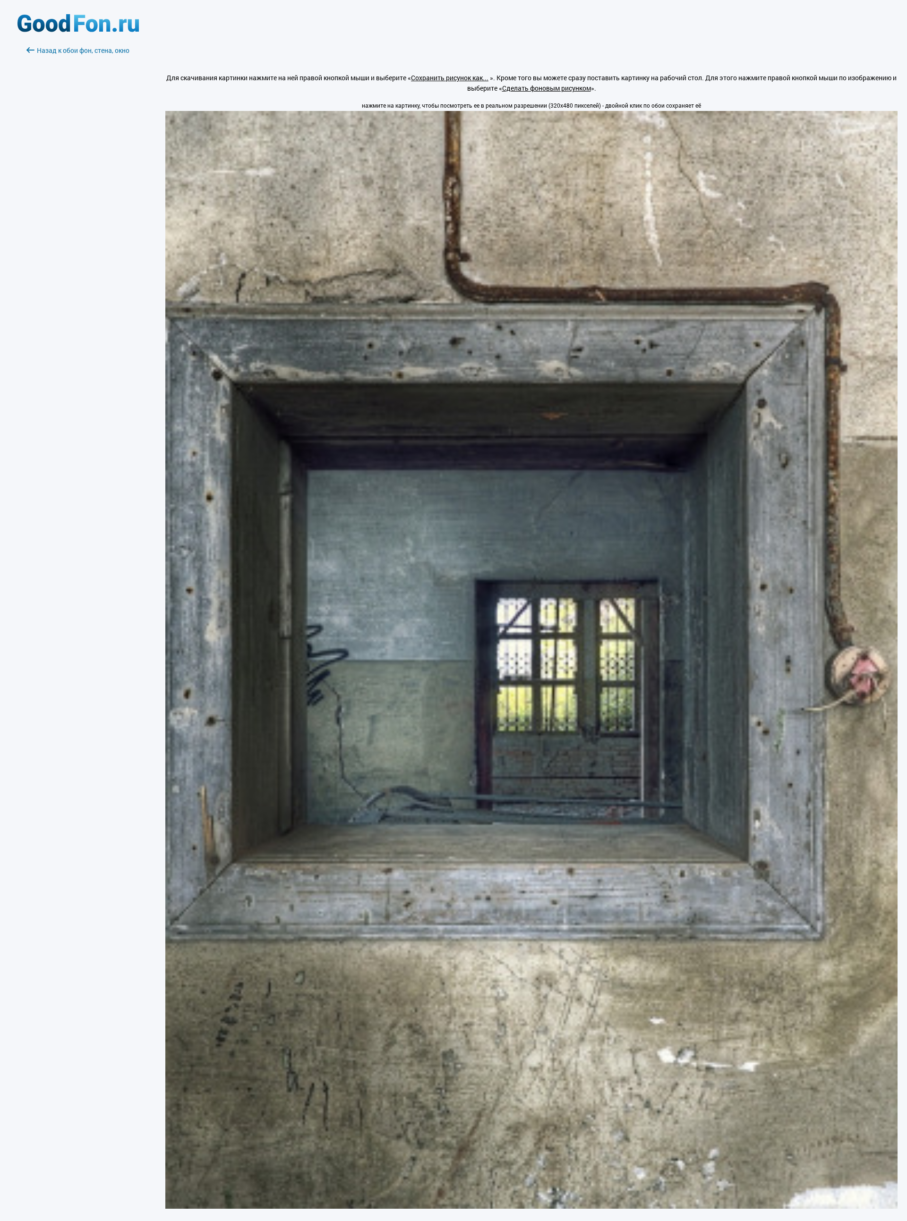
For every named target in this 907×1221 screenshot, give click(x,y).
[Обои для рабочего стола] (78, 29)
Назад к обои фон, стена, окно (83, 50)
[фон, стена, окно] (531, 1206)
